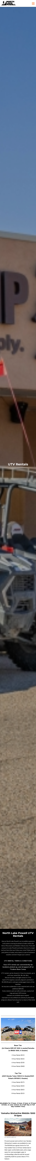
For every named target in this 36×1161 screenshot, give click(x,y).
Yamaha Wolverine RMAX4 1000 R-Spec (18, 1114)
